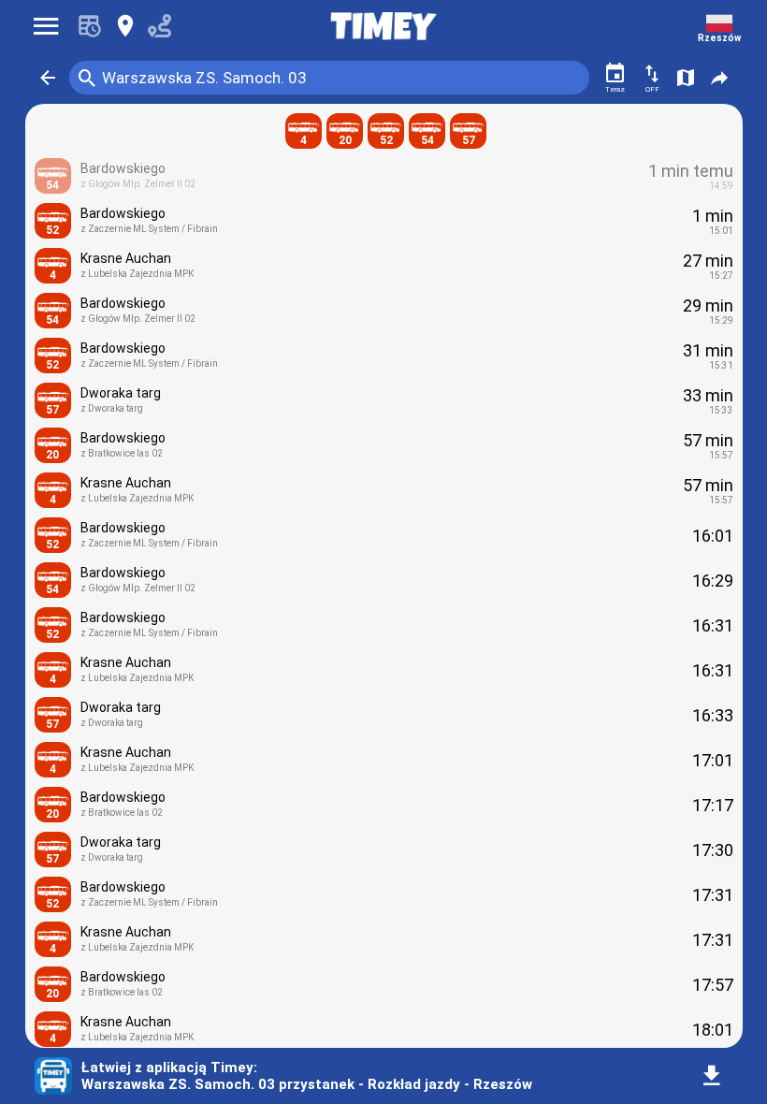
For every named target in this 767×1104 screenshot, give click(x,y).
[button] (48, 77)
